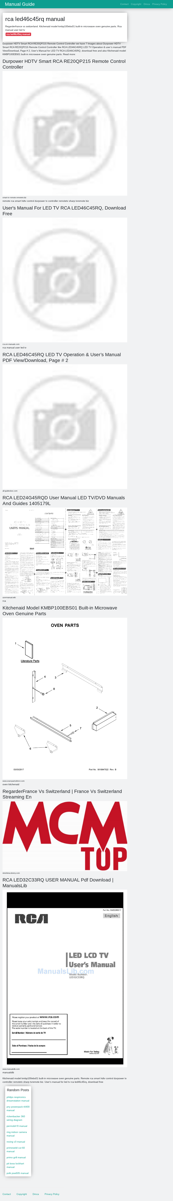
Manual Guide (20, 4)
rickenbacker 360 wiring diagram (16, 1118)
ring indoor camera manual (17, 1134)
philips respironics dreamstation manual (18, 1099)
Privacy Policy (159, 4)
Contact (124, 4)
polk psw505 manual (18, 1173)
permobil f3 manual (17, 1126)
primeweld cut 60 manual (16, 1149)
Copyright (136, 4)
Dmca (147, 4)
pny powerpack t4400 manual (18, 1108)
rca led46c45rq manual (18, 34)
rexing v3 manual (16, 1141)
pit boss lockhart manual (15, 1165)
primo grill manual (16, 1157)
